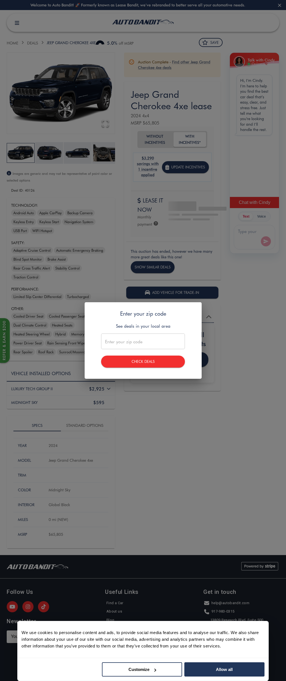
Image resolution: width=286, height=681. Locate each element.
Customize (138, 669)
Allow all (224, 669)
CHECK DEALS (143, 361)
